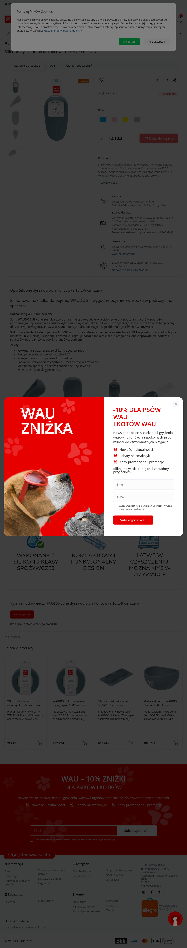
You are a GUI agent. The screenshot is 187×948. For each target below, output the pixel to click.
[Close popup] (176, 404)
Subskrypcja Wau (133, 520)
